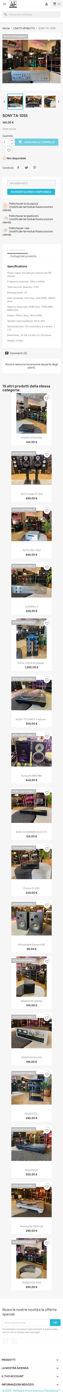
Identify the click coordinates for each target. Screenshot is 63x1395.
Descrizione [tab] (17, 250)
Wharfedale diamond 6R (31, 944)
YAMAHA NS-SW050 (31, 1001)
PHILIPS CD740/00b (31, 437)
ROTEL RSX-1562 (32, 550)
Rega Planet (31, 1170)
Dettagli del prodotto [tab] (23, 256)
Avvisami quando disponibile (31, 192)
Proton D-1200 (32, 888)
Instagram (14, 1341)
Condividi (18, 167)
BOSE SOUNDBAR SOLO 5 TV (31, 832)
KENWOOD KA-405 (31, 1057)
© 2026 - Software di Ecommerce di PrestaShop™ (31, 1390)
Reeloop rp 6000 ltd (31, 1226)
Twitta (26, 167)
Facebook (5, 1341)
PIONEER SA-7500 (31, 1282)
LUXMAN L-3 (31, 606)
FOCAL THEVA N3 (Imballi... (31, 663)
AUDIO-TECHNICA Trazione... (31, 719)
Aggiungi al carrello (36, 142)
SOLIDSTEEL (31, 1113)
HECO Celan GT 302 (31, 493)
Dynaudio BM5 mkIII (31, 775)
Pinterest (34, 167)
